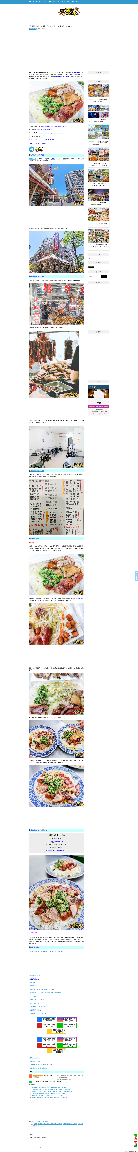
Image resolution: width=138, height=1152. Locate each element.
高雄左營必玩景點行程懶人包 (36, 1000)
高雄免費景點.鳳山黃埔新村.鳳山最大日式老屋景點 (42, 989)
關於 (77, 1)
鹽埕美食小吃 (41, 1126)
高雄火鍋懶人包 (33, 982)
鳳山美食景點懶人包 (34, 996)
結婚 (73, 1)
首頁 (30, 1)
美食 (40, 1)
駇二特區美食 (58, 1124)
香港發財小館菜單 (37, 471)
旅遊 (50, 1)
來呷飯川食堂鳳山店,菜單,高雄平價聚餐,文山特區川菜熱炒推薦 (48, 1095)
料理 (63, 1)
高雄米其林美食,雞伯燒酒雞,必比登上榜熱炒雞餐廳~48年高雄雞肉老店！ (50, 1087)
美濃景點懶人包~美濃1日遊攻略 (37, 1013)
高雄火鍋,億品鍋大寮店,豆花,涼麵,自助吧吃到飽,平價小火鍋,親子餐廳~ (49, 1097)
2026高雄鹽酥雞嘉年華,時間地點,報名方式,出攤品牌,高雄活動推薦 (48, 1093)
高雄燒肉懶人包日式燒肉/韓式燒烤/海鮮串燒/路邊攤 (45, 993)
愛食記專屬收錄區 (32, 28)
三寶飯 (36, 538)
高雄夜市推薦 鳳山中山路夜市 (37, 1006)
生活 (59, 1)
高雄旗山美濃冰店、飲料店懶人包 (38, 1068)
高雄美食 (46, 1121)
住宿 (45, 1)
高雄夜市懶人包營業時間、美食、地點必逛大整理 (42, 1064)
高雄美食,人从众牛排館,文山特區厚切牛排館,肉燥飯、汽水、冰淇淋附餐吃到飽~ (52, 1091)
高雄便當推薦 (66, 1124)
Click (136, 576)
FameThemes (107, 1147)
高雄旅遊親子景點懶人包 (35, 1061)
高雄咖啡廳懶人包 (35, 975)
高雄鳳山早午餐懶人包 (35, 1010)
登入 (36, 1137)
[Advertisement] (56, 41)
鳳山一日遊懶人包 (34, 1003)
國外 (54, 1)
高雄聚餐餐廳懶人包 (34, 1058)
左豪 (39, 28)
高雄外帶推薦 (73, 1124)
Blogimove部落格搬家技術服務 (130, 1151)
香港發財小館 (35, 155)
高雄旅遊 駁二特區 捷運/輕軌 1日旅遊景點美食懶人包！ (46, 951)
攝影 (68, 1)
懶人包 (35, 1)
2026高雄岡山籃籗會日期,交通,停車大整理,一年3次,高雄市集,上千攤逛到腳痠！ (52, 1089)
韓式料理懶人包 (33, 985)
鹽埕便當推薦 (33, 1126)
